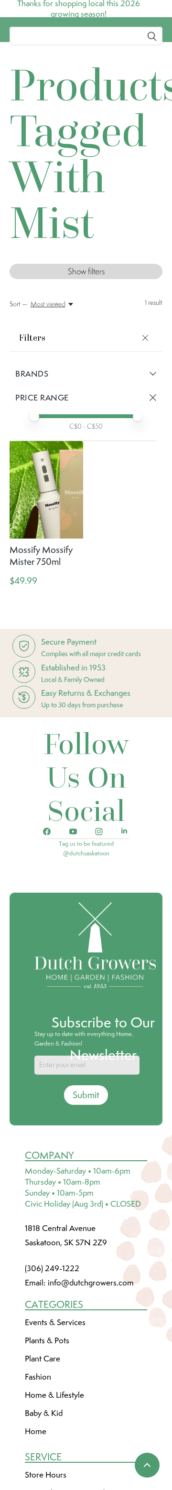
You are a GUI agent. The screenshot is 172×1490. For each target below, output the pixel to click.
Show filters (86, 342)
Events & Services (55, 1393)
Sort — (18, 375)
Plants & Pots (47, 1411)
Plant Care (42, 1430)
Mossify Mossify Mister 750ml (41, 627)
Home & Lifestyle (54, 1466)
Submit (86, 1166)
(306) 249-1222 (52, 1339)
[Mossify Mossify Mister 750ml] (46, 561)
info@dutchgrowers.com (91, 1354)
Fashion (38, 1448)
